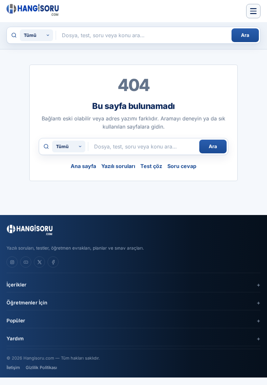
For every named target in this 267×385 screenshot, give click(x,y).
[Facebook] (53, 262)
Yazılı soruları (118, 166)
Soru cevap (181, 166)
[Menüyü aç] (253, 11)
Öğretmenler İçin (27, 303)
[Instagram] (12, 262)
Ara (245, 35)
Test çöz (151, 166)
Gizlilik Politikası (41, 367)
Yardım (15, 338)
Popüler (16, 320)
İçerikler (16, 285)
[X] (39, 262)
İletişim (13, 367)
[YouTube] (25, 262)
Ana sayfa (83, 166)
